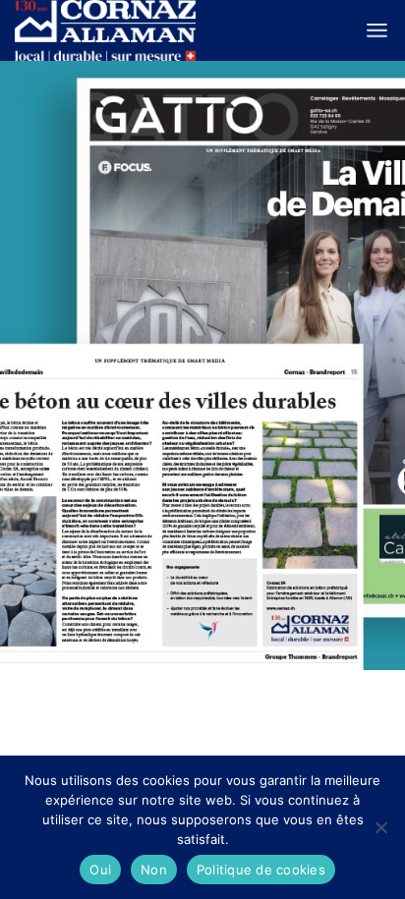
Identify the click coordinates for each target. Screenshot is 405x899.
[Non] (380, 827)
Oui (100, 869)
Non (154, 869)
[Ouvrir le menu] (377, 30)
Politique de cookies (261, 869)
